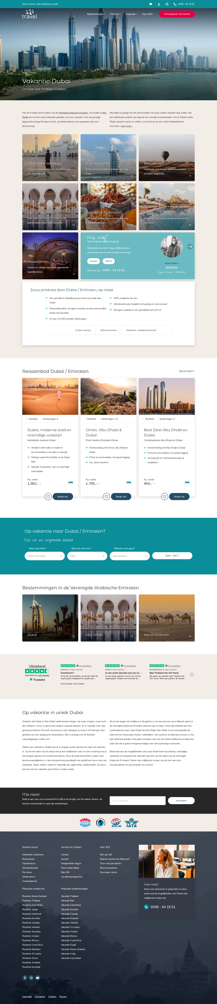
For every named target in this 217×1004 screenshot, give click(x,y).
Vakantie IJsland (69, 931)
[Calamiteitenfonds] (101, 822)
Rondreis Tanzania (31, 931)
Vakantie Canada (69, 914)
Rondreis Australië (31, 967)
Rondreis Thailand (31, 900)
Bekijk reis (63, 496)
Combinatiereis (29, 881)
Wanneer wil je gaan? (124, 548)
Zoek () (172, 555)
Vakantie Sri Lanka (70, 927)
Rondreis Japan (30, 909)
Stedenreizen (28, 876)
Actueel (64, 859)
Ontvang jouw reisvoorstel (177, 14)
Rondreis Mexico (30, 940)
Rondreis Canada (30, 922)
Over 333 (147, 14)
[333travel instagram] (31, 977)
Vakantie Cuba (68, 953)
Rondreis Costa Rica (32, 945)
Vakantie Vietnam (69, 922)
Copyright (27, 996)
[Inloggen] (159, 4)
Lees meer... (127, 126)
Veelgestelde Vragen (71, 863)
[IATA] (131, 822)
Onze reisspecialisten (110, 863)
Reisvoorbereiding (70, 868)
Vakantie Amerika (69, 909)
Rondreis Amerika (31, 918)
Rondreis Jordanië (31, 962)
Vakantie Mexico (69, 936)
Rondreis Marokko (31, 949)
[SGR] (116, 822)
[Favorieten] (151, 4)
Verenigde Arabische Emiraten (73, 112)
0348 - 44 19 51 (113, 270)
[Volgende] (190, 247)
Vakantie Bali (67, 900)
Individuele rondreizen (33, 854)
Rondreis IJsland (30, 936)
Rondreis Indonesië (31, 914)
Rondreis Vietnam (31, 927)
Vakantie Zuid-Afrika (71, 905)
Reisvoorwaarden (108, 868)
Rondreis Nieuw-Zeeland (34, 896)
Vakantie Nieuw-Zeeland (73, 949)
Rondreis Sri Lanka (31, 953)
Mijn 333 (65, 872)
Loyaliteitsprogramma (71, 876)
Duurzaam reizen (108, 872)
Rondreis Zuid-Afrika (32, 905)
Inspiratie (131, 14)
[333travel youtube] (37, 977)
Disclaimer (40, 996)
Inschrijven (181, 800)
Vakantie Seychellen (71, 958)
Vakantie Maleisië (69, 918)
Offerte (108, 261)
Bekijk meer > (187, 371)
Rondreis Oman (30, 958)
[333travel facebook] (24, 977)
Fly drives (27, 872)
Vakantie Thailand (70, 896)
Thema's (114, 14)
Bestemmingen (95, 14)
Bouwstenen (28, 859)
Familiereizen (28, 863)
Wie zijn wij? (106, 854)
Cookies (52, 996)
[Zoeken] (167, 4)
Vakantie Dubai (68, 945)
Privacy (63, 996)
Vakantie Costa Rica (71, 940)
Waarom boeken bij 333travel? (115, 859)
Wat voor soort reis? (81, 548)
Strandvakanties (30, 868)
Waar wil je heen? (37, 548)
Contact (93, 261)
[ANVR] (85, 822)
